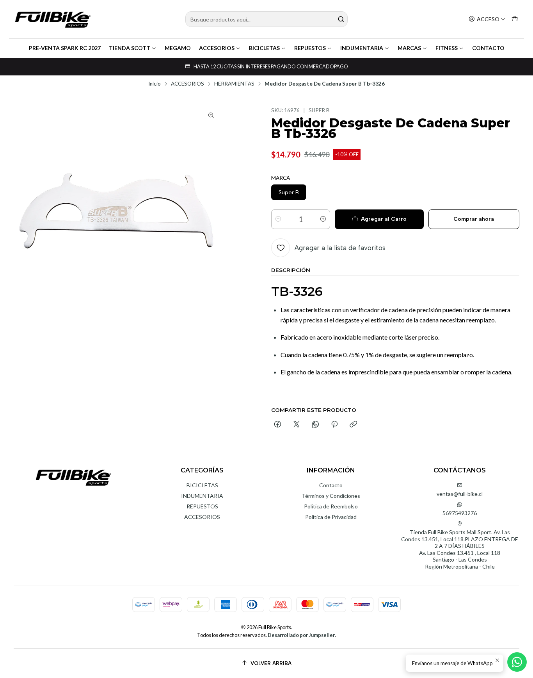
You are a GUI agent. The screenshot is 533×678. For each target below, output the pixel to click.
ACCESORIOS (217, 48)
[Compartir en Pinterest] (334, 425)
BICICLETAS (264, 48)
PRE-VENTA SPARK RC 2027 (65, 48)
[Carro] (514, 19)
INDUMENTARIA (361, 48)
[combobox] (266, 19)
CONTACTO (488, 48)
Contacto (331, 485)
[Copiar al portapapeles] (353, 425)
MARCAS (409, 48)
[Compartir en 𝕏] (296, 425)
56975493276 (459, 513)
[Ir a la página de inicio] (53, 19)
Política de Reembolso (331, 506)
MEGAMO (178, 48)
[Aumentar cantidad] (323, 219)
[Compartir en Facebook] (277, 425)
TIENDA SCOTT (129, 48)
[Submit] (341, 19)
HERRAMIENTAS (234, 84)
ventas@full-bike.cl (460, 493)
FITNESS (446, 48)
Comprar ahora (473, 219)
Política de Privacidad (331, 516)
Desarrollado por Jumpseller (301, 635)
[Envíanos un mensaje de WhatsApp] (517, 662)
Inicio (154, 84)
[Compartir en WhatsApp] (315, 425)
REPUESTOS (310, 48)
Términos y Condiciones (331, 495)
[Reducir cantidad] (278, 219)
